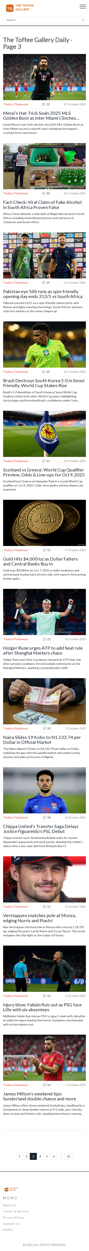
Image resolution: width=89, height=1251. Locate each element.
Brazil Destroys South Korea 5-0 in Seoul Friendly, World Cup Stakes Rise (43, 383)
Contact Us (11, 1223)
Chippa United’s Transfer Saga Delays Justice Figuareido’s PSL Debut (40, 829)
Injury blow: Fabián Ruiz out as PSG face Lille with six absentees (42, 1007)
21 (68, 1156)
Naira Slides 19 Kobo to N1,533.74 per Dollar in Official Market (42, 740)
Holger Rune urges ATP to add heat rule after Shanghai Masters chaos (43, 650)
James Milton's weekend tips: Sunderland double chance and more (39, 1096)
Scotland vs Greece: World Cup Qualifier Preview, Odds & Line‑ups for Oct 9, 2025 (44, 472)
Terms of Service (16, 1211)
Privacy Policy (13, 1217)
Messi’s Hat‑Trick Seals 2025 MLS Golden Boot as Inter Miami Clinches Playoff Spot (39, 115)
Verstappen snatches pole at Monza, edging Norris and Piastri (39, 918)
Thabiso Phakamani (15, 104)
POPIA (8, 1230)
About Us (10, 1205)
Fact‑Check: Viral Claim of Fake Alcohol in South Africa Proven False (42, 205)
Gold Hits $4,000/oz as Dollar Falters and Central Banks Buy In (40, 561)
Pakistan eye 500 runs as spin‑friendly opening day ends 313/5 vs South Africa (42, 294)
